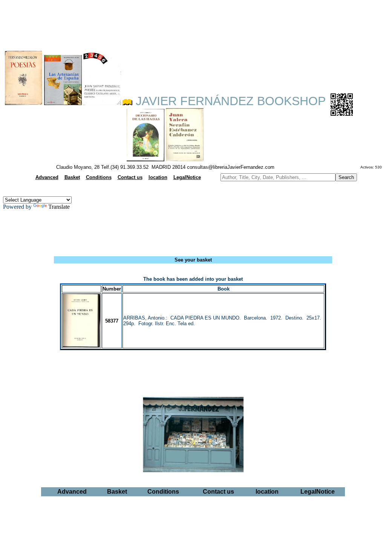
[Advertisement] (193, 21)
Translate (59, 206)
